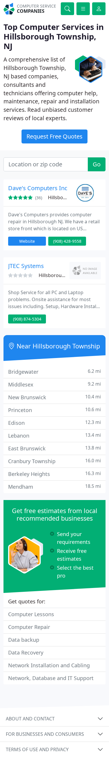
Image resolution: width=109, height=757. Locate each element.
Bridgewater (54, 371)
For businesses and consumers (45, 734)
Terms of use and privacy (37, 749)
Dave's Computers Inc (37, 188)
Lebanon (54, 435)
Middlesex (54, 384)
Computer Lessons (31, 614)
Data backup (23, 639)
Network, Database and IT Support (51, 678)
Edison (54, 422)
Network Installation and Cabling (49, 665)
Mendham (54, 486)
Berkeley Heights (54, 473)
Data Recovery (25, 652)
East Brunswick (54, 448)
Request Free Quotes (54, 136)
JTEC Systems (26, 266)
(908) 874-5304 (27, 319)
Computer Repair (29, 626)
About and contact (30, 718)
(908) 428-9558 (67, 241)
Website (27, 241)
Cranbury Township (54, 461)
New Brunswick (54, 397)
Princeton (54, 409)
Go (97, 164)
